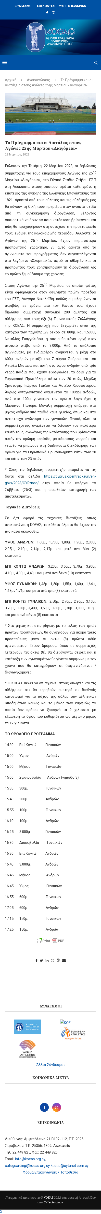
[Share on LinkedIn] (47, 961)
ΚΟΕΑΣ (48, 1197)
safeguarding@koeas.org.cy (27, 1165)
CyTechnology (53, 1202)
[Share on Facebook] (37, 961)
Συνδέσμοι (24, 6)
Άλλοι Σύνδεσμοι (50, 1064)
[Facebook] (47, 13)
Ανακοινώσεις (38, 80)
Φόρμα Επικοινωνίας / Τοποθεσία (50, 1172)
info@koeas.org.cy (30, 1159)
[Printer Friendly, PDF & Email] (50, 940)
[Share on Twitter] (41, 961)
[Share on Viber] (58, 961)
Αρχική (10, 80)
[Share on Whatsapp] (52, 961)
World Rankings (72, 6)
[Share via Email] (64, 961)
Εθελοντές (46, 6)
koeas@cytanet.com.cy (69, 1165)
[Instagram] (53, 13)
